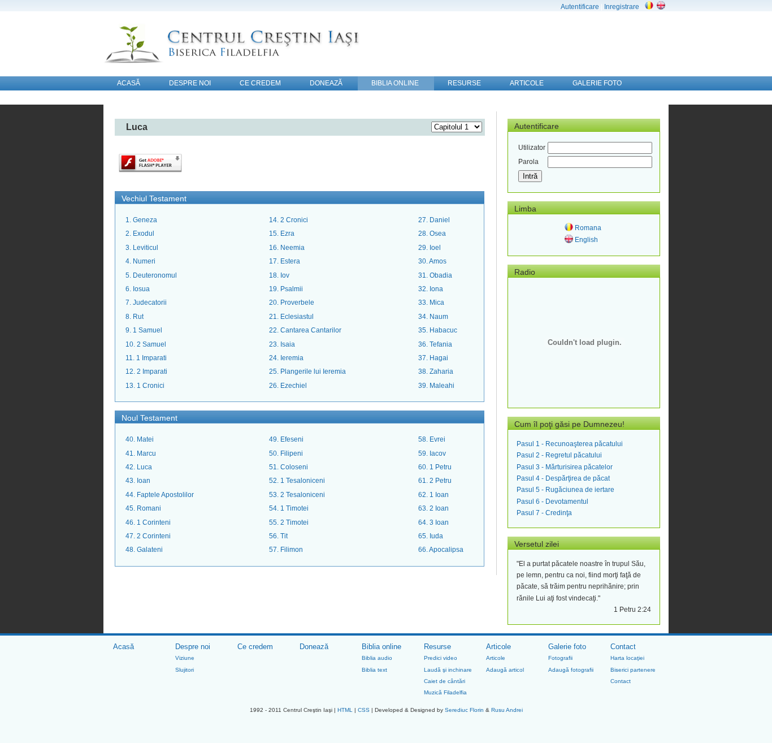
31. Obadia (435, 275)
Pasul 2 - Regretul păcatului (559, 455)
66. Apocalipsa (440, 550)
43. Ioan (137, 481)
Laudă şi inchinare (448, 670)
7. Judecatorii (146, 302)
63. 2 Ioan (433, 508)
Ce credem (255, 646)
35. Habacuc (437, 330)
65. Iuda (430, 536)
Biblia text (374, 670)
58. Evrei (431, 439)
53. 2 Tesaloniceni (297, 495)
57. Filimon (286, 550)
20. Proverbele (291, 302)
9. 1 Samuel (143, 330)
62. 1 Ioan (433, 495)
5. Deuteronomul (151, 275)
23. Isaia (282, 344)
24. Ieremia (286, 358)
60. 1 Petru (435, 467)
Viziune (184, 658)
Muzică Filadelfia (445, 692)
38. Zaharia (435, 371)
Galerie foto (567, 646)
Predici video (440, 658)
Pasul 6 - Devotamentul (552, 502)
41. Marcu (140, 453)
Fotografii (560, 658)
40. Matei (139, 439)
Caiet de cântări (444, 681)
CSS (364, 710)
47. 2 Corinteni (148, 536)
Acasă (123, 646)
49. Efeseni (286, 439)
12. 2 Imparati (146, 371)
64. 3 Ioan (433, 522)
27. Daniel (434, 220)
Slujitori (184, 670)
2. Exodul (139, 233)
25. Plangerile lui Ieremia (307, 371)
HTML (345, 710)
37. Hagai (433, 358)
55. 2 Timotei (289, 522)
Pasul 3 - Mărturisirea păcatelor (565, 467)
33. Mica (431, 302)
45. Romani (143, 508)
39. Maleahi (436, 386)
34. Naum (433, 317)
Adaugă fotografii (570, 670)
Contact (623, 646)
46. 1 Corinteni (148, 522)
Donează (314, 646)
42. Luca (138, 467)
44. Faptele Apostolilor (159, 495)
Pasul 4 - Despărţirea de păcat (563, 478)
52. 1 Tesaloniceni (297, 481)
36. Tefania (435, 344)
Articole (498, 646)
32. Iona (430, 289)
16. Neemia (287, 248)
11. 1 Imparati (146, 358)
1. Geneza (141, 220)
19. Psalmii (286, 289)
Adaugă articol (505, 670)
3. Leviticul (141, 248)
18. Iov (279, 275)
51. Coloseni (288, 467)
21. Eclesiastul (291, 317)
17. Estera (284, 261)
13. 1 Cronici (144, 386)
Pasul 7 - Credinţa (544, 513)
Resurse (437, 646)
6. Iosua (137, 289)
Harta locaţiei (627, 658)
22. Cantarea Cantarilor (305, 330)
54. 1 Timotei (289, 508)
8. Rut (134, 317)
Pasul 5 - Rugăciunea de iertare (565, 490)
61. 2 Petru (435, 481)
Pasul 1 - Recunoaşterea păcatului (570, 444)
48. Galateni (144, 550)
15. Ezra (281, 233)
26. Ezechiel (288, 386)
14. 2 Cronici (288, 220)
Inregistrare (621, 7)
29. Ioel (429, 248)
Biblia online (381, 646)
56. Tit (278, 536)
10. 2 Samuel (145, 344)
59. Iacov (432, 453)
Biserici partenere (633, 670)
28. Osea (432, 233)
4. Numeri (140, 261)
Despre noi (192, 646)
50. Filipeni (286, 453)
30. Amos (432, 261)
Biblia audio (377, 658)
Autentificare (580, 7)
